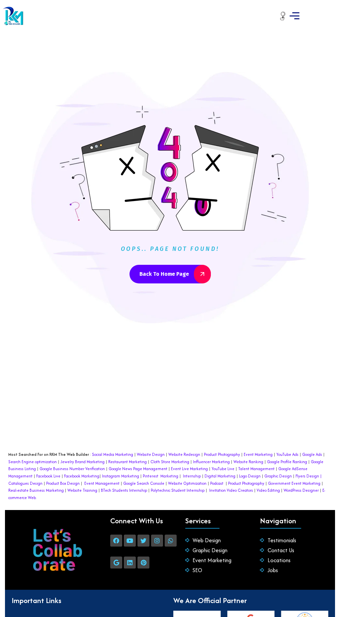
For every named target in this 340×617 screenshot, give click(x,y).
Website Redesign (183, 454)
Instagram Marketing (120, 476)
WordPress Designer (301, 490)
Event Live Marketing (189, 468)
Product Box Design (63, 483)
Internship (191, 476)
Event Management (102, 483)
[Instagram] (157, 541)
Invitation (217, 490)
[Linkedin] (130, 562)
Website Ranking (248, 461)
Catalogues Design (25, 483)
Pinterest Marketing (160, 476)
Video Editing (268, 490)
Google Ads (312, 454)
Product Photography (221, 454)
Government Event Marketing (294, 483)
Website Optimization (187, 483)
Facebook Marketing (81, 476)
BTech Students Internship (123, 490)
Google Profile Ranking (287, 461)
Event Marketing (258, 454)
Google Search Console (143, 483)
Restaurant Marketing (127, 461)
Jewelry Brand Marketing (82, 461)
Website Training (82, 490)
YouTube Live (222, 468)
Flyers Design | (309, 476)
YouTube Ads (287, 454)
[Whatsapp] (171, 541)
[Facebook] (116, 541)
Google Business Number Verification (72, 468)
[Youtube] (130, 541)
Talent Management (256, 468)
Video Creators (240, 490)
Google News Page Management (138, 468)
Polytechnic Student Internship (178, 490)
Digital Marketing (220, 476)
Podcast (216, 483)
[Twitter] (143, 541)
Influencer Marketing (211, 461)
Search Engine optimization (32, 461)
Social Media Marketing (112, 454)
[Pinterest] (143, 562)
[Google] (116, 562)
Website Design (151, 454)
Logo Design (250, 476)
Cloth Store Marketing (169, 461)
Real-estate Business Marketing (36, 490)
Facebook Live (48, 476)
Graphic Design (277, 476)
